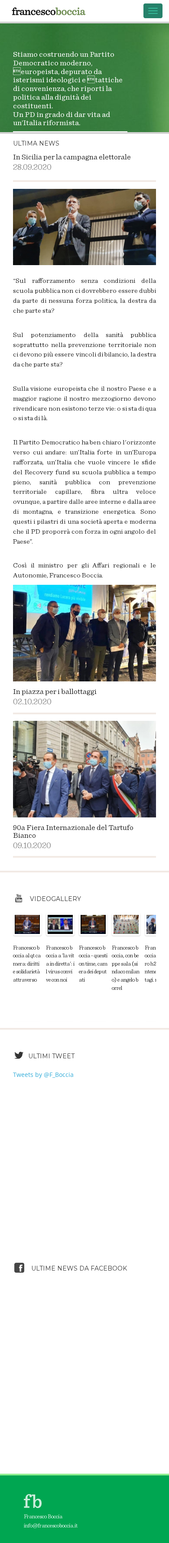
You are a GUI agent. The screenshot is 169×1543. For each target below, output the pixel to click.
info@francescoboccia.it (51, 1526)
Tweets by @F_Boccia (43, 1074)
